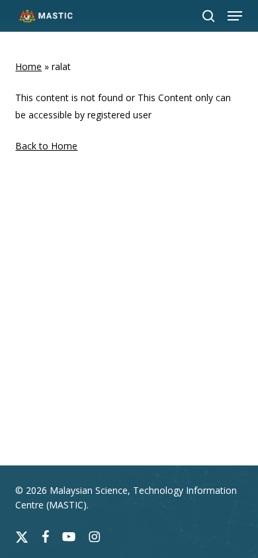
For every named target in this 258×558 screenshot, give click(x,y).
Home (28, 66)
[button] (235, 15)
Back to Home (46, 146)
